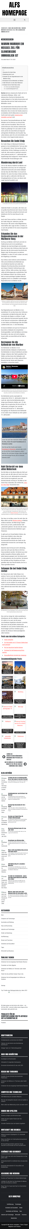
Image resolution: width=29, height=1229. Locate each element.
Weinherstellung (17, 520)
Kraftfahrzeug (4, 936)
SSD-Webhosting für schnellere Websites (16, 864)
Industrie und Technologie (7, 929)
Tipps (2, 947)
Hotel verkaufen (8, 639)
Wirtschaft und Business (7, 951)
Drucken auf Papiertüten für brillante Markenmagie (15, 817)
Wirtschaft (17, 1214)
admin (4, 59)
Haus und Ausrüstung (7, 39)
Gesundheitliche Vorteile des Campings (15, 655)
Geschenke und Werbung (7, 922)
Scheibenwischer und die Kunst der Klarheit (17, 794)
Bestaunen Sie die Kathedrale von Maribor (13, 80)
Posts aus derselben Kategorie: (13, 87)
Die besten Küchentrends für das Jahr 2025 (17, 829)
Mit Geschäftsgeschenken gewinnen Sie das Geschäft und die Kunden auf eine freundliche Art (13, 1144)
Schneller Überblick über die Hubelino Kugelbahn (13, 1123)
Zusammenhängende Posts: (12, 88)
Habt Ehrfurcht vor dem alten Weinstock (13, 82)
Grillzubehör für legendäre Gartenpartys (11, 1062)
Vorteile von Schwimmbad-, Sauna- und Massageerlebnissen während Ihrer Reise (17, 877)
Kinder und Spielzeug (6, 933)
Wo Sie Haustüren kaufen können (13, 647)
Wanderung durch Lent (8, 74)
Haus (20, 1211)
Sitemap (3, 985)
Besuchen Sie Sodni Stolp (9, 72)
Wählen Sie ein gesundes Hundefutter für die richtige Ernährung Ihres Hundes (14, 764)
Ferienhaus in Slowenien (9, 449)
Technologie (18, 1204)
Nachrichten (14, 1218)
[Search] (24, 20)
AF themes (18, 1226)
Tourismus (24, 1214)
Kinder (20, 1207)
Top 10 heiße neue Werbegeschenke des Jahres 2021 (14, 990)
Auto (2, 915)
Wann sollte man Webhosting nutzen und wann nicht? (18, 850)
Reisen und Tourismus (6, 940)
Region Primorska (14, 512)
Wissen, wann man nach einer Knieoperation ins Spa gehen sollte (17, 892)
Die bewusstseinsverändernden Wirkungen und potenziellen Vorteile (14, 756)
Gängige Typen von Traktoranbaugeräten (11, 1048)
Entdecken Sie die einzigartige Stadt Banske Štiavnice (14, 1086)
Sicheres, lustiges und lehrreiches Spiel (11, 1115)
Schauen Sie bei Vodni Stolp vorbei (11, 85)
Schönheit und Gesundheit (7, 943)
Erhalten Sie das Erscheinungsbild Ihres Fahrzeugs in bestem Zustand (18, 778)
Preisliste (3, 1022)
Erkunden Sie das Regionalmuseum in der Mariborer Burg (13, 77)
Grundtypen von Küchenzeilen (16, 840)
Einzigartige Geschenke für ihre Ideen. (16, 805)
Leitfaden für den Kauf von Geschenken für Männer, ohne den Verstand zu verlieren (14, 1182)
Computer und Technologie (8, 918)
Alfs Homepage (14, 9)
